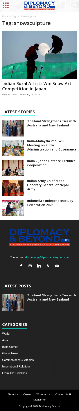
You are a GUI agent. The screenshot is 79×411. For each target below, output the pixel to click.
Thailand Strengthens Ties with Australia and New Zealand (51, 123)
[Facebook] (22, 266)
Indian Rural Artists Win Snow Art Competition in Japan (37, 86)
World (5, 333)
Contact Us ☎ (63, 394)
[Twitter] (49, 266)
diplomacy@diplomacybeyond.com (47, 257)
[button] (72, 6)
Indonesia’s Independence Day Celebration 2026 (50, 203)
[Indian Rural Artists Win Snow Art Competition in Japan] (39, 55)
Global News (10, 353)
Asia (5, 340)
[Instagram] (31, 266)
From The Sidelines (14, 373)
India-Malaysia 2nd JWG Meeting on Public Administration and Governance (51, 145)
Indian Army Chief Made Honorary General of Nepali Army (48, 185)
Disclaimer (39, 399)
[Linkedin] (40, 266)
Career (27, 394)
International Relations (16, 366)
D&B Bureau (10, 94)
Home (5, 16)
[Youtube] (58, 266)
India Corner (10, 346)
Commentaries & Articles (18, 360)
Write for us (43, 394)
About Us (13, 394)
